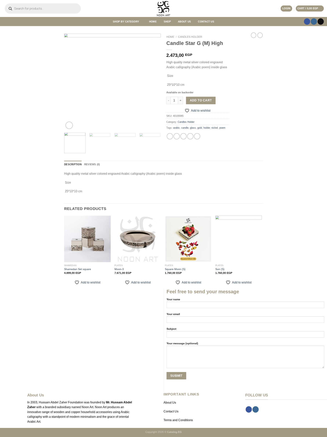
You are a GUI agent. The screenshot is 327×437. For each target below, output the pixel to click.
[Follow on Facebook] (307, 21)
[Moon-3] (137, 239)
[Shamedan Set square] (87, 239)
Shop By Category (126, 21)
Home (153, 21)
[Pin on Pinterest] (190, 136)
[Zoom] (69, 125)
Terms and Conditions (178, 420)
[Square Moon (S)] (188, 239)
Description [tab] (73, 164)
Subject (171, 328)
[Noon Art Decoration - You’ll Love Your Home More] (163, 8)
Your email (173, 314)
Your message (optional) (182, 343)
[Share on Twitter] (177, 136)
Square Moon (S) (175, 269)
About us (184, 21)
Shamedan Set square (77, 269)
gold (199, 127)
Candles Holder (190, 37)
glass (193, 127)
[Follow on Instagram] (314, 21)
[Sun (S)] (238, 239)
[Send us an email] (321, 21)
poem (222, 127)
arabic (176, 127)
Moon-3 (119, 269)
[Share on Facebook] (170, 136)
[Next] (154, 81)
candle (184, 127)
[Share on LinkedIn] (197, 136)
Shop (167, 21)
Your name (173, 299)
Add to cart (201, 100)
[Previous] (70, 81)
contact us (206, 21)
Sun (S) (219, 269)
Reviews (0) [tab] (92, 164)
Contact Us (171, 411)
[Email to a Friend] (183, 136)
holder (206, 127)
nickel (214, 127)
